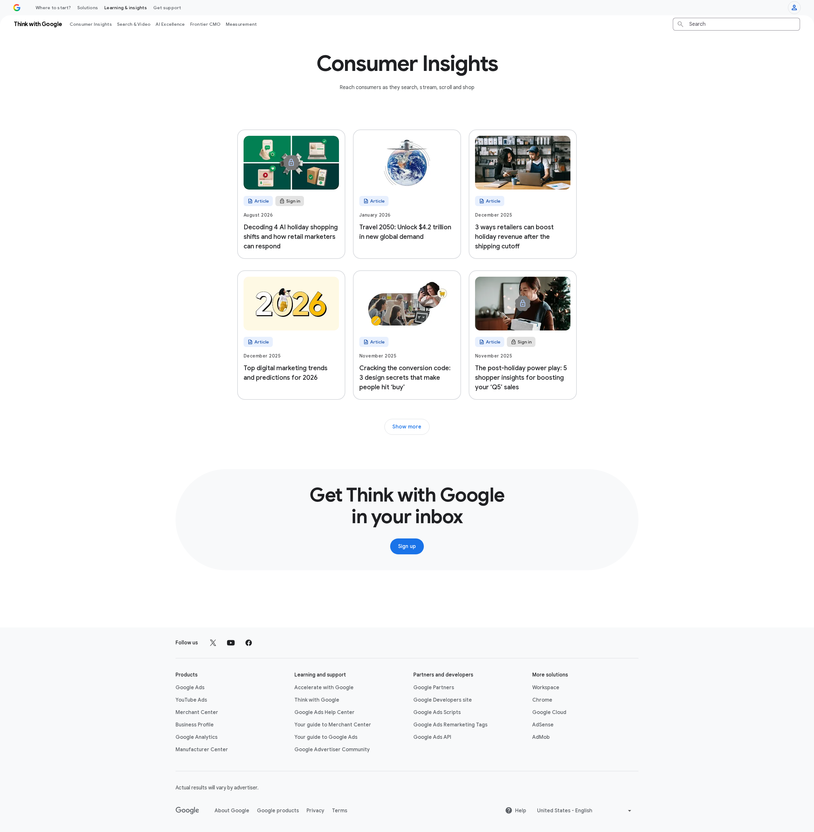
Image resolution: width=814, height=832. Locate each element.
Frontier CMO (205, 24)
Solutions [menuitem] (87, 7)
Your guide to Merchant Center (332, 725)
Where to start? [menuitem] (53, 7)
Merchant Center (197, 712)
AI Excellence (170, 24)
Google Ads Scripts (437, 712)
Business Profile (195, 725)
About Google (232, 811)
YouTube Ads (191, 700)
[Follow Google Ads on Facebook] (248, 642)
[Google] (187, 811)
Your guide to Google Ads (325, 737)
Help (520, 811)
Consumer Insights (91, 24)
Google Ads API (432, 737)
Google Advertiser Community (332, 749)
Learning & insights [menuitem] (125, 7)
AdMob (541, 737)
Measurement (241, 24)
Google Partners (433, 687)
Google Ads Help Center (324, 712)
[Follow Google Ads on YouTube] (230, 642)
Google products (278, 811)
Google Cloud (549, 712)
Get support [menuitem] (167, 7)
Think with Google (316, 700)
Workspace (545, 687)
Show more (407, 427)
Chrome (542, 700)
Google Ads (190, 687)
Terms (339, 811)
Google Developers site (442, 700)
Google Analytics (196, 737)
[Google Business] (17, 8)
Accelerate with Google (324, 687)
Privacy (315, 811)
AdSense (543, 725)
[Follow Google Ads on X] (213, 642)
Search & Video (134, 24)
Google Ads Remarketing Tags (450, 725)
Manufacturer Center (202, 749)
